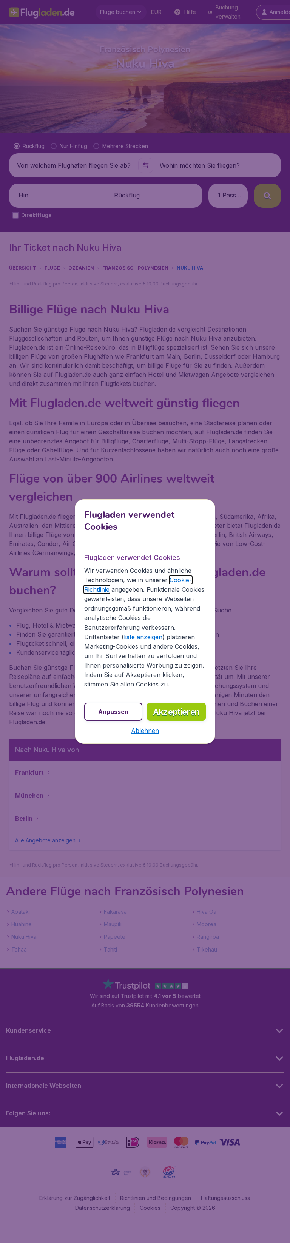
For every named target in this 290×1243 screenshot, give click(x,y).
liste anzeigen (143, 637)
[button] (145, 730)
